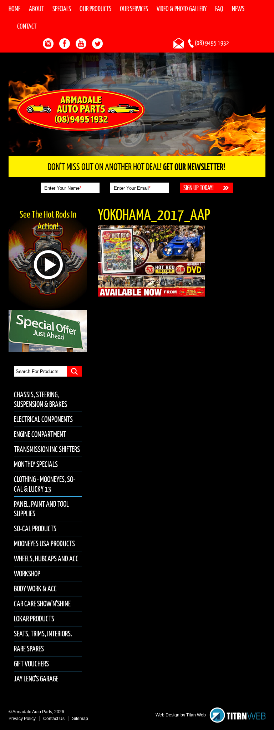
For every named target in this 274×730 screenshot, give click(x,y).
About (36, 8)
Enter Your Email (132, 188)
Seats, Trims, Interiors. (43, 634)
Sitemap (80, 718)
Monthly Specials (36, 464)
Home (14, 8)
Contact (26, 26)
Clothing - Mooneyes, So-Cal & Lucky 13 (44, 484)
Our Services (134, 8)
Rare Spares (29, 649)
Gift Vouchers (31, 664)
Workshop (27, 573)
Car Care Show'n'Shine (42, 604)
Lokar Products (34, 619)
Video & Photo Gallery (182, 8)
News (238, 8)
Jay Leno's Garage (36, 679)
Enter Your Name (62, 188)
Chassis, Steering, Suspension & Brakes (40, 399)
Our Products (95, 8)
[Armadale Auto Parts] (81, 109)
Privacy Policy (22, 718)
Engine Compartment (40, 434)
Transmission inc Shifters (47, 449)
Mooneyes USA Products (44, 543)
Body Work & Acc (35, 589)
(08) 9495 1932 (212, 43)
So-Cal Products (35, 528)
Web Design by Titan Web (181, 714)
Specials (61, 8)
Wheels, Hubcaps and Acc (46, 558)
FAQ (219, 8)
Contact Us (54, 718)
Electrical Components (43, 419)
